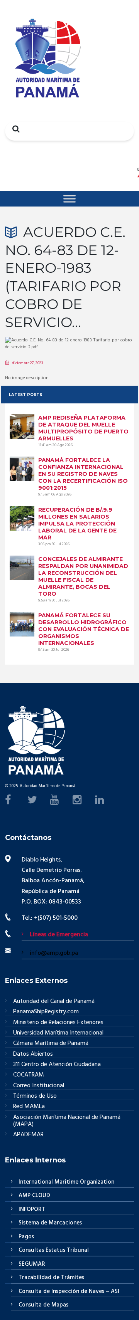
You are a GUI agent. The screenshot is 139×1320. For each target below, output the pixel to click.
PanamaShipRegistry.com (46, 1012)
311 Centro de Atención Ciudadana (57, 1064)
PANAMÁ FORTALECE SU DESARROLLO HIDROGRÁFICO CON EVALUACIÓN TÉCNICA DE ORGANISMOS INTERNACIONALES (83, 629)
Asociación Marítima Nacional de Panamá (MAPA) (66, 1121)
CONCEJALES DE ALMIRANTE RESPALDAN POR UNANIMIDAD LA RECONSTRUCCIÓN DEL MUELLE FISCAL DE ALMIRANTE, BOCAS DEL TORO (83, 576)
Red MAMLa (29, 1106)
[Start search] (14, 128)
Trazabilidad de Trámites (51, 1277)
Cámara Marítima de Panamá (50, 1043)
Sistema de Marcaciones (50, 1223)
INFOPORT (32, 1209)
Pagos (26, 1236)
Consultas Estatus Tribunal (54, 1250)
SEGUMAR (32, 1264)
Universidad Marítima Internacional (58, 1033)
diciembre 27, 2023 (27, 363)
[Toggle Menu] (69, 198)
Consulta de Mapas (43, 1305)
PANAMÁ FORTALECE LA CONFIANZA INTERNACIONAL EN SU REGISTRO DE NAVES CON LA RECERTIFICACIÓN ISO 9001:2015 (83, 474)
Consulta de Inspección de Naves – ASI (69, 1291)
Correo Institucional (38, 1086)
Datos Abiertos (33, 1054)
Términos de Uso (35, 1096)
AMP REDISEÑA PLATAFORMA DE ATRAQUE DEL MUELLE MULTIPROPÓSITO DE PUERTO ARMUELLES (83, 428)
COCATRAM (28, 1075)
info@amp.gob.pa (54, 953)
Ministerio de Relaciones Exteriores (58, 1022)
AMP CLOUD (34, 1195)
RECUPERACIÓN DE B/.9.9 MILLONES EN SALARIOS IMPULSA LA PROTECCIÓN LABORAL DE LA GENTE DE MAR (77, 523)
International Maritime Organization (66, 1182)
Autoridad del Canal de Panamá (54, 1001)
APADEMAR (28, 1134)
